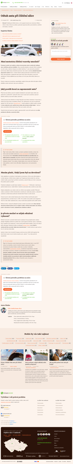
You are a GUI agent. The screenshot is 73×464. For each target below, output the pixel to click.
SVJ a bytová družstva (20, 343)
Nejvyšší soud (17, 103)
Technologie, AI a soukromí (54, 343)
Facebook (12, 420)
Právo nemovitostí (40, 338)
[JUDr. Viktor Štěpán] (62, 44)
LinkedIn (11, 424)
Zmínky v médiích (42, 345)
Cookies (60, 461)
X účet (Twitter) (12, 422)
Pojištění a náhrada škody (48, 341)
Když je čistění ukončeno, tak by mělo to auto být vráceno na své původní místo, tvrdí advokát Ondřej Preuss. (11, 370)
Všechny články (10, 338)
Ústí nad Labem (16, 435)
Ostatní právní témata (31, 345)
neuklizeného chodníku (15, 248)
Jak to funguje (37, 6)
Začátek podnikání (59, 410)
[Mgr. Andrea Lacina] (60, 44)
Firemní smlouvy (59, 407)
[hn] (64, 456)
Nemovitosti (39, 407)
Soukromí (56, 461)
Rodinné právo (29, 338)
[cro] (30, 456)
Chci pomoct (7, 131)
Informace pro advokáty (59, 447)
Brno (9, 435)
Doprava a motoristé (17, 10)
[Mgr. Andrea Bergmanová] (54, 44)
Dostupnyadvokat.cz (5, 10)
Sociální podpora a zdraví (7, 343)
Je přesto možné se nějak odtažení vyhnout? (12, 40)
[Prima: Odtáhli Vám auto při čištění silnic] (12, 355)
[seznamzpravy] (53, 456)
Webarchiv (69, 461)
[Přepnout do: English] (71, 2)
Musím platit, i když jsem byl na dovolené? (12, 38)
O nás (43, 6)
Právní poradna (40, 403)
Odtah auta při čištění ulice (28, 10)
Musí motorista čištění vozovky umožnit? (11, 34)
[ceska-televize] (8, 456)
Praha (5, 435)
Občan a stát (63, 338)
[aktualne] (42, 456)
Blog (52, 6)
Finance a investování (32, 343)
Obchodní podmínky (49, 461)
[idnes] (19, 456)
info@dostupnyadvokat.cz (44, 442)
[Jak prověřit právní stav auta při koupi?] (61, 355)
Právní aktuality (66, 343)
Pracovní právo (20, 338)
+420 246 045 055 (18, 2)
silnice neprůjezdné (23, 153)
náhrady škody (26, 225)
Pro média (64, 461)
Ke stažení (31, 6)
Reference (47, 6)
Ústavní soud (25, 185)
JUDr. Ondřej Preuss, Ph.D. (15, 20)
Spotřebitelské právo (12, 341)
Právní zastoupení (40, 405)
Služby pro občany (13, 6)
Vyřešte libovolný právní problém (11, 122)
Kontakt (60, 6)
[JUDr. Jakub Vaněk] (57, 44)
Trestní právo (42, 343)
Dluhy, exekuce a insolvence (25, 341)
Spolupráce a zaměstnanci (61, 412)
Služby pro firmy (23, 6)
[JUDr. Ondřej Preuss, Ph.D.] (52, 44)
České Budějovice (26, 435)
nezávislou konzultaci (6, 402)
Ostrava (7, 436)
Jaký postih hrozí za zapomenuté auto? (11, 36)
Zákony (55, 6)
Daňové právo (37, 341)
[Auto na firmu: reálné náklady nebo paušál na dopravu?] (36, 355)
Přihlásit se (68, 2)
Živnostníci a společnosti (52, 338)
